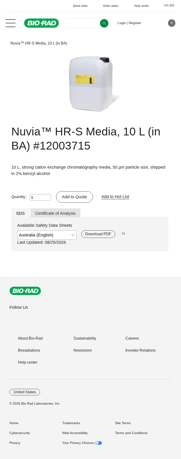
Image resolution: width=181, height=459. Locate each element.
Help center (27, 362)
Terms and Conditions (131, 433)
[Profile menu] (151, 23)
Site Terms (123, 423)
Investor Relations (140, 350)
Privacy (14, 443)
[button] (3, 43)
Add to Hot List (115, 196)
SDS (20, 213)
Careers (132, 338)
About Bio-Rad (30, 338)
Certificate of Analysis (55, 213)
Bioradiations (29, 350)
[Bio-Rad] (25, 291)
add (123, 233)
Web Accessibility (75, 433)
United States (24, 392)
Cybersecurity (19, 433)
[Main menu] (10, 22)
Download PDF (98, 234)
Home (13, 423)
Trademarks (71, 423)
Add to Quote (74, 197)
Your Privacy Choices (78, 443)
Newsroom (83, 350)
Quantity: (18, 197)
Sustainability (85, 338)
